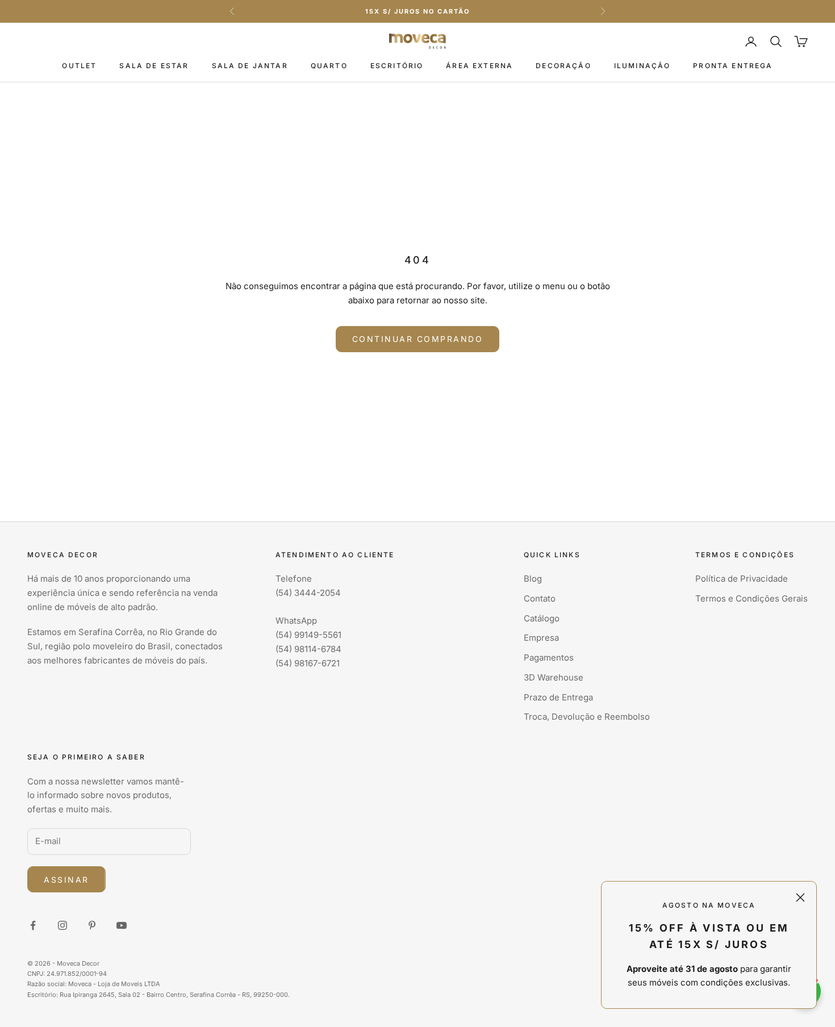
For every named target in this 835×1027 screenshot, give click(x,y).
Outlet (79, 65)
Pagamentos (549, 657)
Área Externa (479, 65)
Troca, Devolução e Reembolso (587, 716)
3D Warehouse (553, 677)
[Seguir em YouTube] (121, 925)
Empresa (541, 637)
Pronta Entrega (733, 65)
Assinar (66, 879)
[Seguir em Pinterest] (92, 925)
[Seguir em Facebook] (33, 925)
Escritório (397, 65)
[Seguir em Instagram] (62, 925)
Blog (533, 578)
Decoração (563, 65)
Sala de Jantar (250, 65)
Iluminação (642, 65)
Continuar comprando (417, 339)
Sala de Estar (154, 65)
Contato (540, 598)
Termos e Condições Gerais (751, 598)
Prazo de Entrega (558, 697)
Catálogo (542, 618)
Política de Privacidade (741, 578)
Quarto (329, 65)
